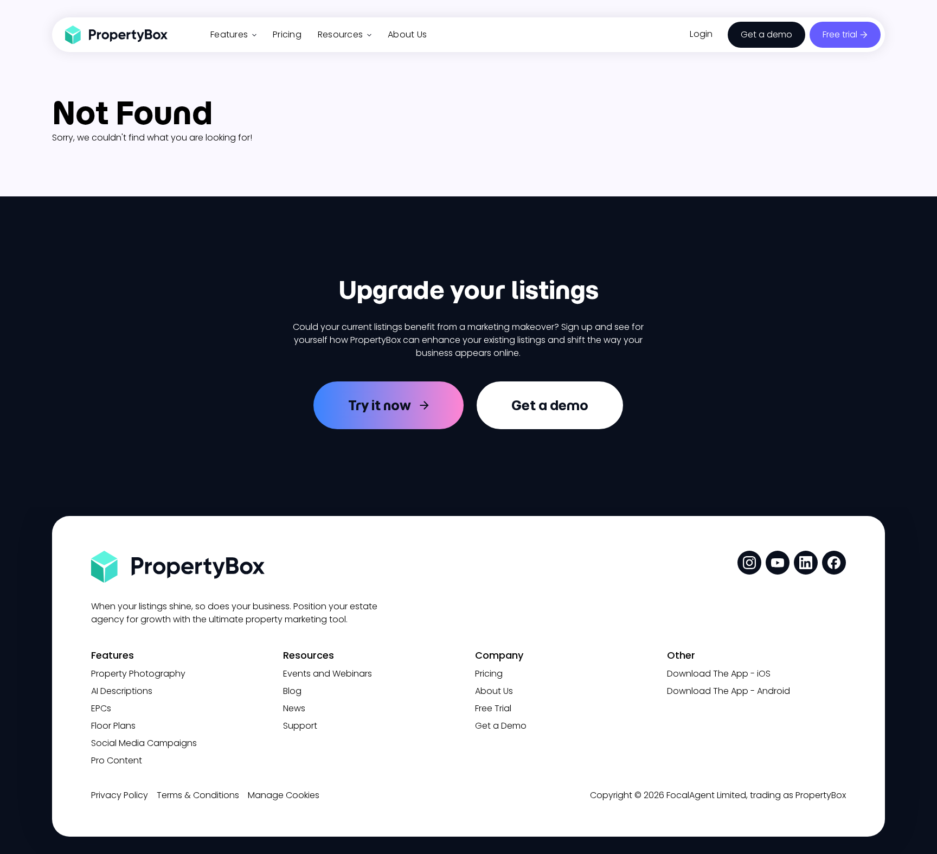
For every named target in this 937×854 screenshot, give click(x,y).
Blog (292, 691)
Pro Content (116, 760)
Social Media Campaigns (144, 743)
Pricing (287, 34)
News (294, 708)
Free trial (840, 34)
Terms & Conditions (198, 795)
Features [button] (229, 34)
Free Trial (493, 708)
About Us (407, 34)
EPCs (101, 708)
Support (300, 725)
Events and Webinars (327, 673)
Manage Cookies (283, 795)
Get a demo (766, 34)
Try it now (379, 405)
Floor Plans (113, 725)
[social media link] (749, 563)
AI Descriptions (121, 691)
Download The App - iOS (719, 673)
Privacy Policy (119, 795)
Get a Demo (501, 725)
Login (701, 34)
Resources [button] (340, 34)
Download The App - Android (728, 691)
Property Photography (138, 673)
